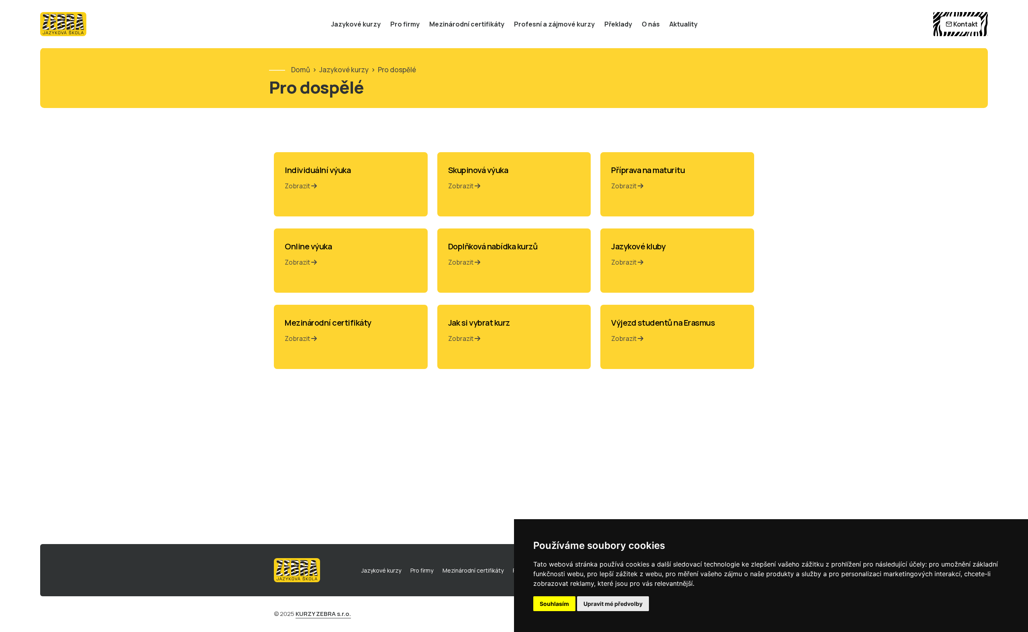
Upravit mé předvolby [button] (612, 603)
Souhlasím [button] (554, 603)
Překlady (618, 24)
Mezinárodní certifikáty (466, 24)
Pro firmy (405, 24)
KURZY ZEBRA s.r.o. (323, 614)
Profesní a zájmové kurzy (554, 24)
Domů (300, 69)
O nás (651, 24)
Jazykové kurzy (356, 24)
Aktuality (683, 24)
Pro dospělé (397, 69)
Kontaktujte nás (18, 268)
